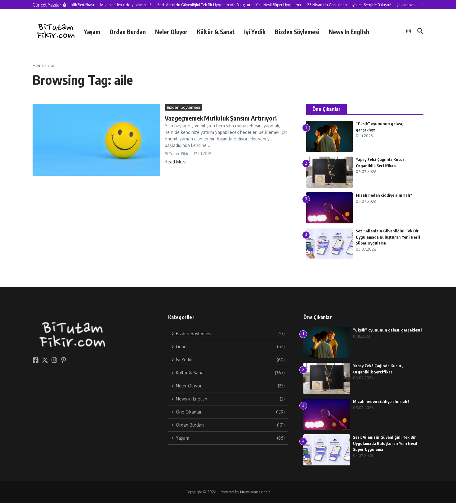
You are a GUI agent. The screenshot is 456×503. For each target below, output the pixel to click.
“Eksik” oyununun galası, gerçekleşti (387, 329)
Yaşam (92, 31)
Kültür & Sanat (216, 31)
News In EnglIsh (349, 31)
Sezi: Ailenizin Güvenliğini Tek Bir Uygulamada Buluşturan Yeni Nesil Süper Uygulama (388, 236)
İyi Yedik (255, 31)
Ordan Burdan (128, 31)
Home (38, 65)
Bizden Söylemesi (297, 31)
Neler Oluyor (171, 31)
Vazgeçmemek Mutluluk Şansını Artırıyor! (221, 118)
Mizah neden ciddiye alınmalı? (384, 195)
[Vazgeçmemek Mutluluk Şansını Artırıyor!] (96, 140)
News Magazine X (255, 492)
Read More (176, 161)
